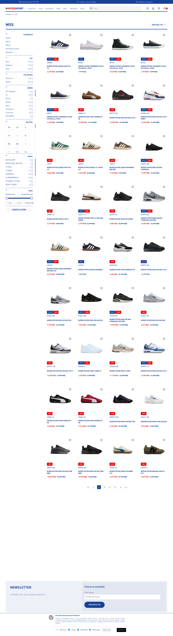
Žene (58, 9)
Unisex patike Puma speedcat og (90, 118)
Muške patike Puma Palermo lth (121, 472)
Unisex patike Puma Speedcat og (59, 422)
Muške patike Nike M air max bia (154, 422)
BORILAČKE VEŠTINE (14, 164)
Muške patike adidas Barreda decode (121, 168)
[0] (164, 8)
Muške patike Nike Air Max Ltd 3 (154, 270)
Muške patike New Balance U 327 (153, 472)
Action (8, 99)
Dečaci (8, 82)
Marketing (96, 630)
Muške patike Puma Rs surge (121, 219)
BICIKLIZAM (10, 160)
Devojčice (9, 78)
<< (88, 487)
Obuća (8, 42)
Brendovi (74, 9)
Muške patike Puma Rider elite (122, 270)
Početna (9, 14)
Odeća (8, 45)
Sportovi (32, 9)
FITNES (9, 167)
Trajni (73, 630)
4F (7, 95)
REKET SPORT (11, 185)
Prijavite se (94, 605)
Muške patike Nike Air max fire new (59, 472)
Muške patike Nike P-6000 (119, 371)
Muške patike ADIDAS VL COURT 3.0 (90, 168)
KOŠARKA (10, 174)
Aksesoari (9, 52)
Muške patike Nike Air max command (151, 168)
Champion (10, 109)
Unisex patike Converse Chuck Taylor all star (91, 67)
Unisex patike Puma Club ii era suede (90, 219)
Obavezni (63, 630)
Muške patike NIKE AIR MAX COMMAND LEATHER (151, 219)
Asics (8, 106)
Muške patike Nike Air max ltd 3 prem (154, 118)
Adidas (8, 102)
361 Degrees (10, 91)
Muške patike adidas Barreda (90, 270)
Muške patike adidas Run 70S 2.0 (59, 67)
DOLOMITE (10, 116)
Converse (9, 113)
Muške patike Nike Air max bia (59, 320)
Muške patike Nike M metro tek (122, 422)
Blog (82, 9)
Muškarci (50, 9)
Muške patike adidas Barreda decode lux (59, 270)
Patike (8, 38)
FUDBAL (9, 171)
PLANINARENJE (12, 178)
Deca (65, 9)
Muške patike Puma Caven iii (89, 371)
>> (126, 487)
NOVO (41, 9)
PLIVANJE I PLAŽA (13, 181)
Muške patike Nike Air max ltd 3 (122, 118)
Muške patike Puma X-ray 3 (58, 219)
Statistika (84, 630)
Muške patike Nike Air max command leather (120, 320)
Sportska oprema (12, 49)
